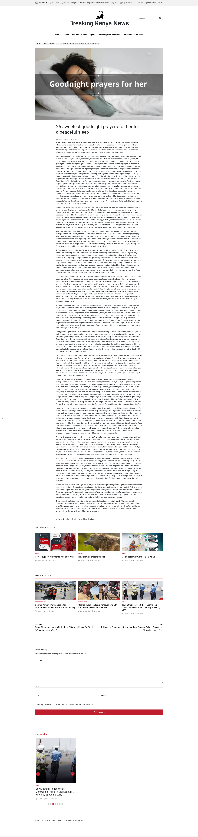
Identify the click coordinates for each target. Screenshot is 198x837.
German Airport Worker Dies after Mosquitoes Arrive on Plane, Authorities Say (55, 606)
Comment (39, 660)
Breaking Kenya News (99, 23)
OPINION (58, 122)
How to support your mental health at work (54, 557)
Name (38, 686)
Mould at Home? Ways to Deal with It (138, 557)
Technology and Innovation (109, 34)
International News (80, 34)
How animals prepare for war (91, 557)
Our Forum (127, 34)
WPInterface (79, 820)
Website (103, 695)
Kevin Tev (118, 3)
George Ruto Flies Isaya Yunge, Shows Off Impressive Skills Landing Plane (73, 3)
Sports (93, 34)
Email (37, 695)
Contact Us (139, 34)
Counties (65, 34)
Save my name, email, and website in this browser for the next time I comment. (65, 705)
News (57, 34)
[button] (48, 804)
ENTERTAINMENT (82, 601)
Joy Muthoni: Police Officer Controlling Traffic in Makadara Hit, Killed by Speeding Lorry (150, 3)
